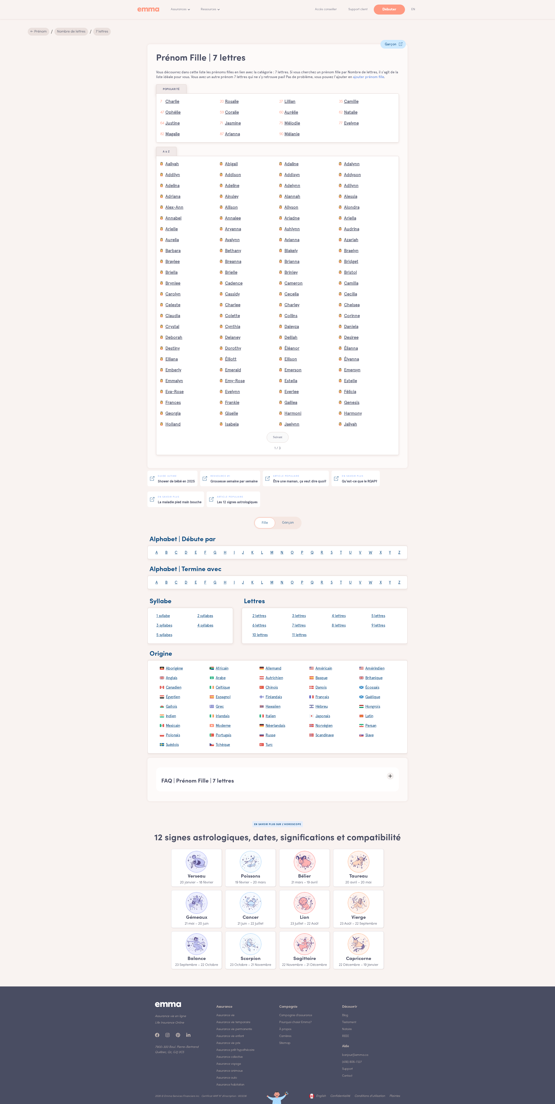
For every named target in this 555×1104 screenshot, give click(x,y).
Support (347, 1069)
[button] (180, 9)
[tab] (265, 523)
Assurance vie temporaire (233, 1022)
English (321, 1096)
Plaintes (394, 1096)
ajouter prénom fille (368, 77)
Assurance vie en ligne (170, 1016)
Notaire (347, 1029)
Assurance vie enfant (230, 1036)
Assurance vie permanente (234, 1029)
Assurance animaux (229, 1071)
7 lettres (102, 31)
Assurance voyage (228, 1064)
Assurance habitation (230, 1084)
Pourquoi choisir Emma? (295, 1022)
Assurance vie (225, 1015)
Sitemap (285, 1043)
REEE (345, 1036)
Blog (345, 1015)
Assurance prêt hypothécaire (235, 1050)
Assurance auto (226, 1077)
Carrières (285, 1036)
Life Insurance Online (169, 1022)
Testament (349, 1022)
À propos (285, 1029)
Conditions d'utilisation (369, 1096)
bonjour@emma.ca (355, 1055)
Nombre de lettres (71, 31)
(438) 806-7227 (352, 1062)
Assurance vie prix (228, 1043)
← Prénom (38, 31)
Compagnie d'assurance (295, 1015)
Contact (347, 1076)
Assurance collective (229, 1057)
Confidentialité (340, 1096)
